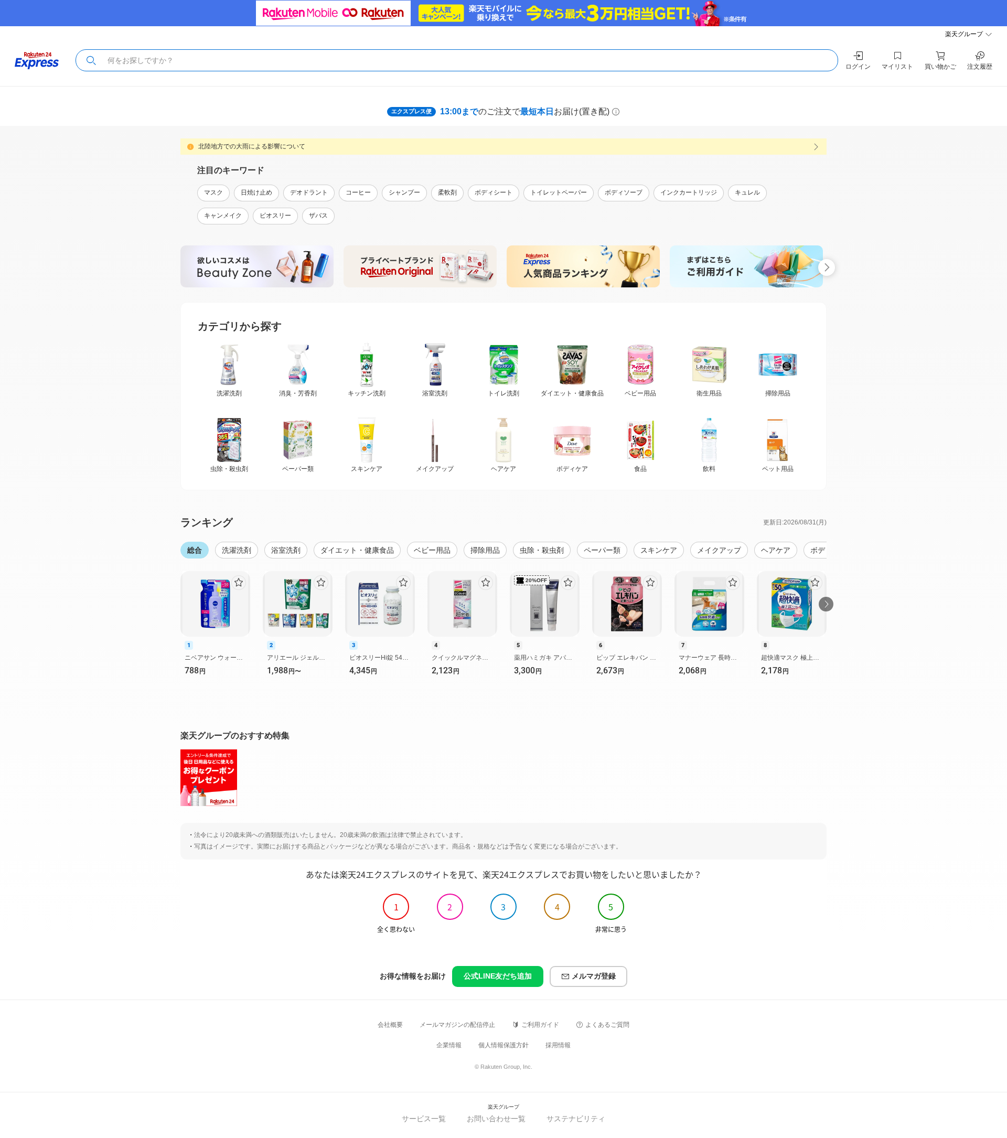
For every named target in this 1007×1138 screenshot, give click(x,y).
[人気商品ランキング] (585, 266)
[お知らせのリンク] (503, 146)
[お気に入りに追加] (238, 582)
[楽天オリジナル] (422, 266)
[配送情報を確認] (616, 112)
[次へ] (826, 604)
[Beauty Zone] (258, 266)
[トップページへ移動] (37, 60)
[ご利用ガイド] (748, 266)
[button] (91, 60)
